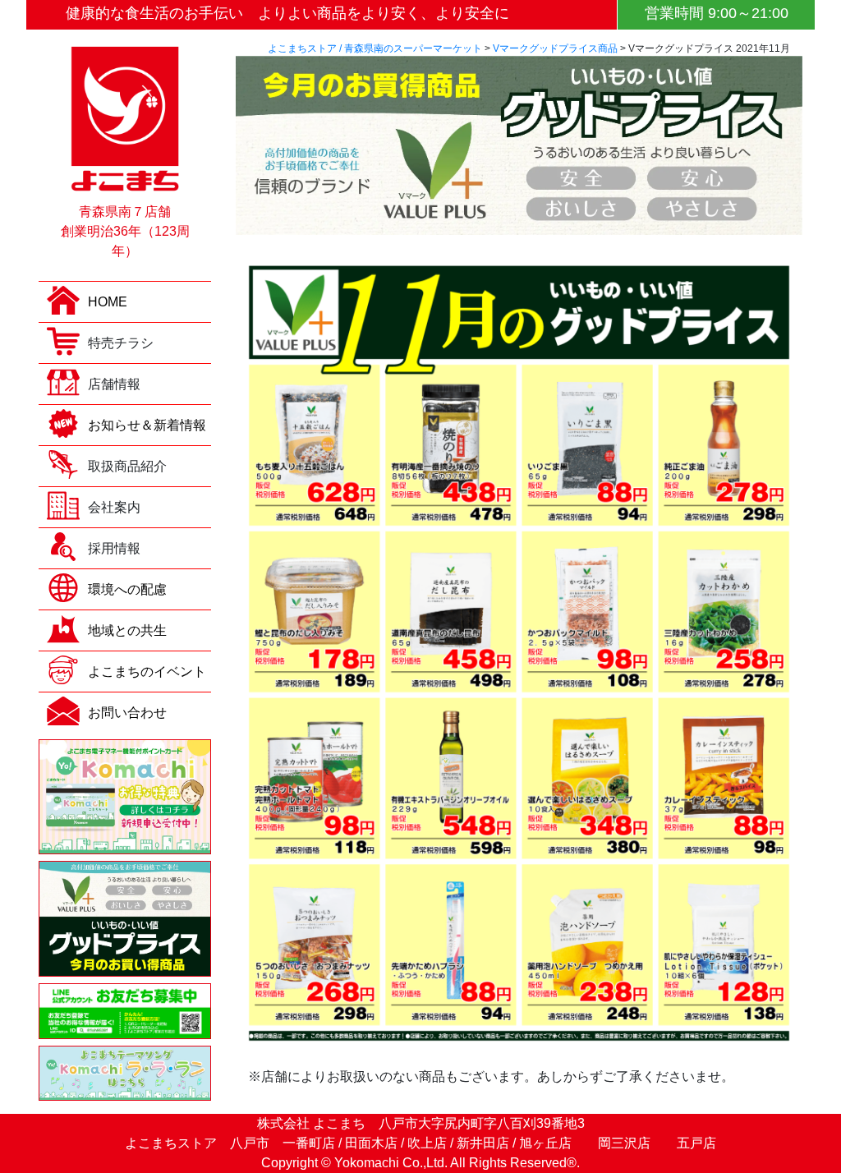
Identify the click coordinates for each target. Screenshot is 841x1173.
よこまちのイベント (147, 671)
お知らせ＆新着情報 (147, 425)
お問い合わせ (127, 713)
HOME (107, 302)
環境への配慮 (127, 589)
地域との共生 (127, 630)
